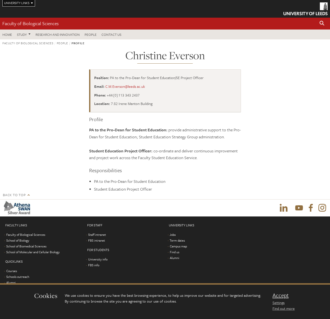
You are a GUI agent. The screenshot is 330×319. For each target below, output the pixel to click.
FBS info (93, 265)
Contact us (111, 34)
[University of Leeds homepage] (305, 8)
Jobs (173, 234)
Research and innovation (58, 34)
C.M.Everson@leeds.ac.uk (125, 86)
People (91, 34)
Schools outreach (17, 276)
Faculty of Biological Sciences (30, 23)
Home (7, 34)
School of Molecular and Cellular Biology (33, 252)
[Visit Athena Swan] (18, 208)
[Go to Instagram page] (322, 208)
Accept (281, 295)
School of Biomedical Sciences (26, 246)
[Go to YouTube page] (299, 208)
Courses (11, 270)
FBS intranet (96, 240)
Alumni (11, 282)
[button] (322, 24)
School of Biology (17, 240)
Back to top (14, 194)
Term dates (177, 240)
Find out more (284, 308)
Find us (174, 252)
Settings (279, 302)
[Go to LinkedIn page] (283, 208)
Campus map (178, 246)
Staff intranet (97, 234)
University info (98, 259)
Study (22, 34)
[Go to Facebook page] (311, 208)
